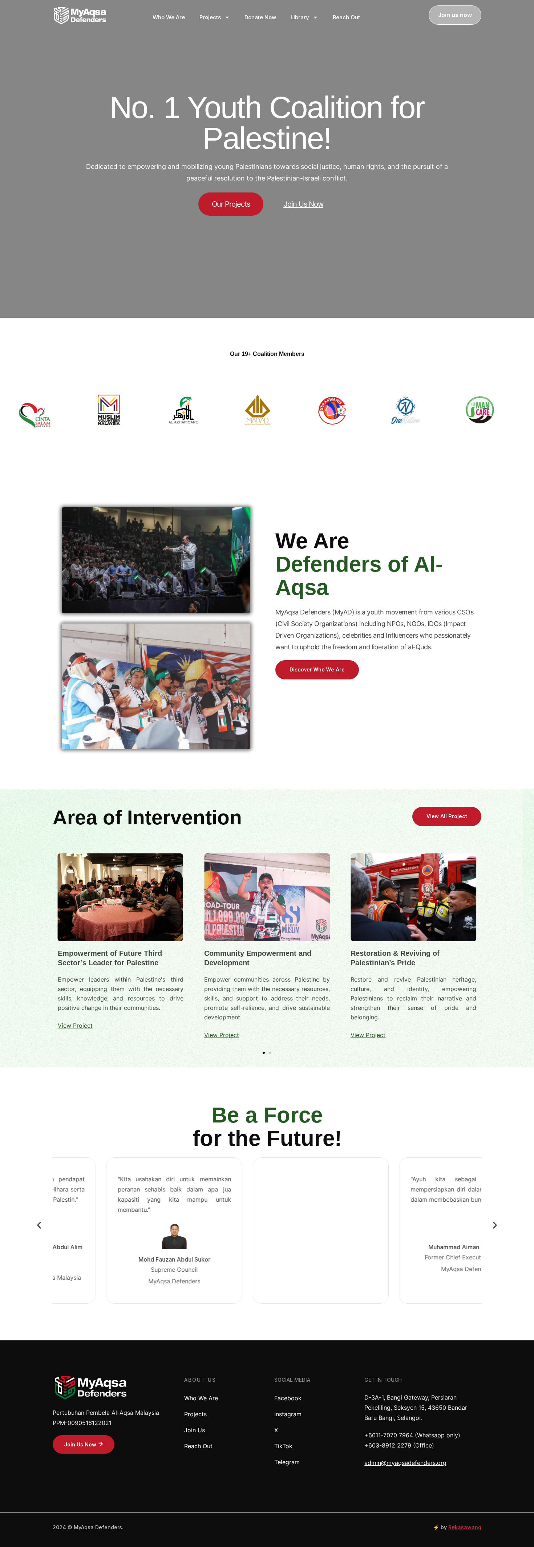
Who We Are (169, 17)
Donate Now (260, 17)
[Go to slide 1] (264, 1053)
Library (300, 17)
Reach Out (346, 17)
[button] (39, 1225)
